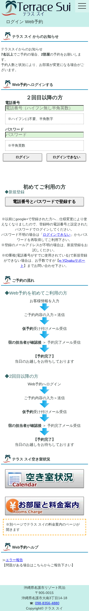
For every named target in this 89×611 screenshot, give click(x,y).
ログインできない (66, 157)
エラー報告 (14, 560)
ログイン (22, 157)
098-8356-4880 (47, 603)
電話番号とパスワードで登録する (44, 201)
